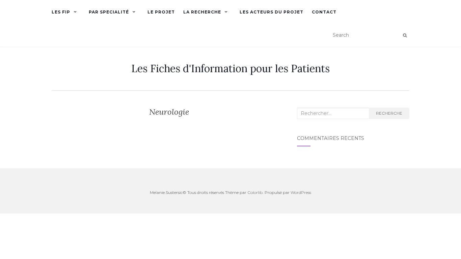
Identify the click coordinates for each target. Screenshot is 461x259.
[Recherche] (404, 35)
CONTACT (324, 12)
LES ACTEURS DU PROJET (271, 12)
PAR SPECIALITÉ (109, 12)
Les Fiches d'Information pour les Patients (230, 68)
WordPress (301, 192)
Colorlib (255, 192)
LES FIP (61, 12)
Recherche (389, 113)
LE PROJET (161, 12)
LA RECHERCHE (202, 12)
